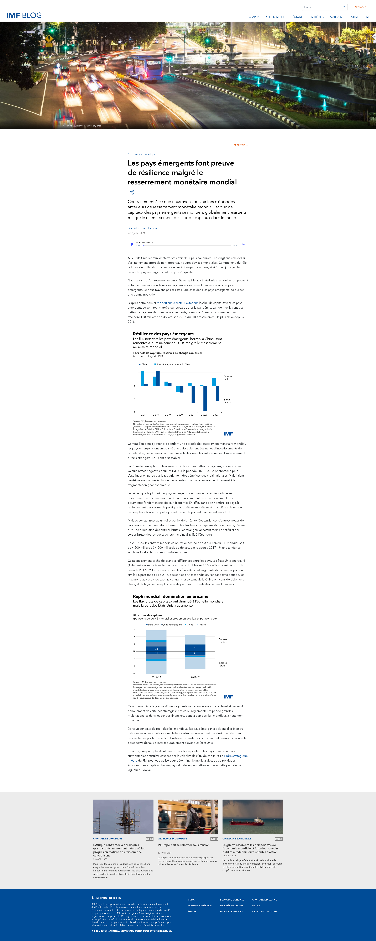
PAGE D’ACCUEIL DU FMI (264, 911)
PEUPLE (256, 905)
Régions (297, 17)
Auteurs (336, 17)
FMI (367, 17)
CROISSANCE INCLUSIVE (264, 899)
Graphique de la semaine (267, 17)
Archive (353, 17)
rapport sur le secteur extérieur (177, 303)
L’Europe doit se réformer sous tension (184, 845)
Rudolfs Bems (150, 228)
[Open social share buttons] (132, 192)
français (360, 7)
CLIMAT (191, 899)
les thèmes (316, 17)
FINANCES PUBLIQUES (231, 911)
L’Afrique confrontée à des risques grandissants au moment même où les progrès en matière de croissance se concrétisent (119, 850)
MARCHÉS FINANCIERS (231, 905)
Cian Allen (134, 228)
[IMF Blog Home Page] (24, 15)
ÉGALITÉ (192, 911)
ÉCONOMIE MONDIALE (232, 899)
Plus (163, 925)
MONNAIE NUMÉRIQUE (200, 905)
